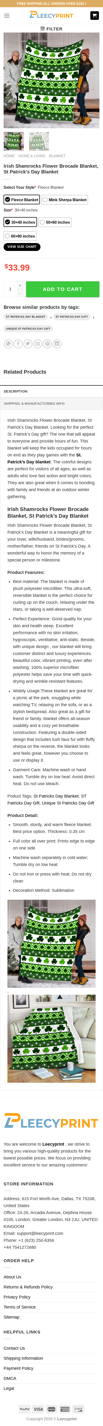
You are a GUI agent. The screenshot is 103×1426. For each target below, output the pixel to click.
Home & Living (32, 156)
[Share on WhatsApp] (8, 343)
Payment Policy (18, 1368)
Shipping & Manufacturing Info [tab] (34, 403)
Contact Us (14, 1348)
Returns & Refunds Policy (28, 1287)
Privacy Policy (17, 1297)
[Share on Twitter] (27, 343)
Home (9, 156)
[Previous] (11, 80)
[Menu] (7, 15)
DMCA (10, 1378)
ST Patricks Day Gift (72, 316)
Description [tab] (15, 391)
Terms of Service (20, 1307)
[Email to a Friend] (37, 343)
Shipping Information (23, 1358)
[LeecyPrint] (51, 15)
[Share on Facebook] (18, 343)
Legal (9, 1388)
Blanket (57, 156)
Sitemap (11, 1317)
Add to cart (63, 289)
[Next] (91, 80)
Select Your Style (20, 187)
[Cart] (94, 15)
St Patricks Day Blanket (26, 316)
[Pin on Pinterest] (47, 343)
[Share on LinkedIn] (57, 343)
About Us (12, 1277)
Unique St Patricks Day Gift (28, 328)
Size (8, 210)
